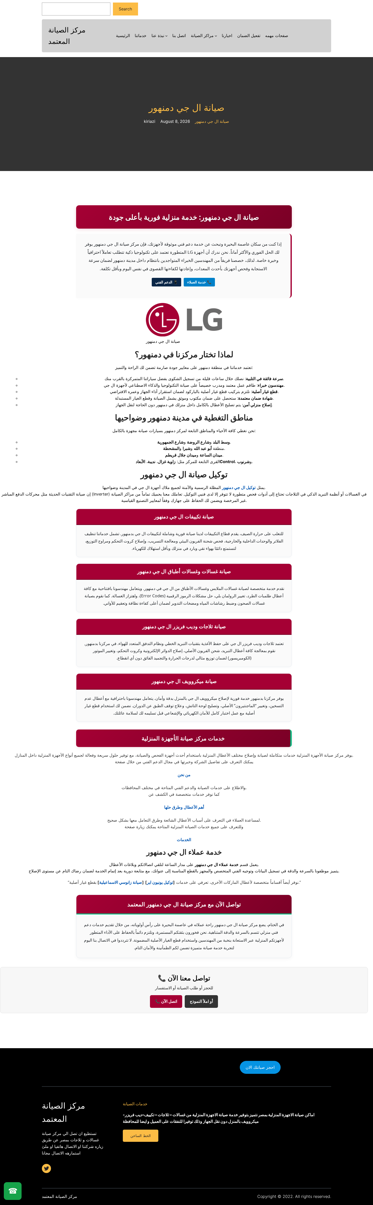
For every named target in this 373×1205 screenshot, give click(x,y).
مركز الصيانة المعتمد (59, 1196)
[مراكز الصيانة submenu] (216, 36)
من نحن (184, 774)
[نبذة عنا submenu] (166, 36)
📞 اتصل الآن (166, 1001)
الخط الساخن (140, 1135)
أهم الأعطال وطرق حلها (184, 807)
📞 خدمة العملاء (199, 282)
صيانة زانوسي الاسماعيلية (120, 882)
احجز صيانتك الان (260, 1067)
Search (125, 8)
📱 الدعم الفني (166, 282)
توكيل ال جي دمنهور (239, 487)
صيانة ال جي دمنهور (187, 107)
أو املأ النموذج (201, 1001)
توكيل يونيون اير (160, 882)
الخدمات (184, 839)
